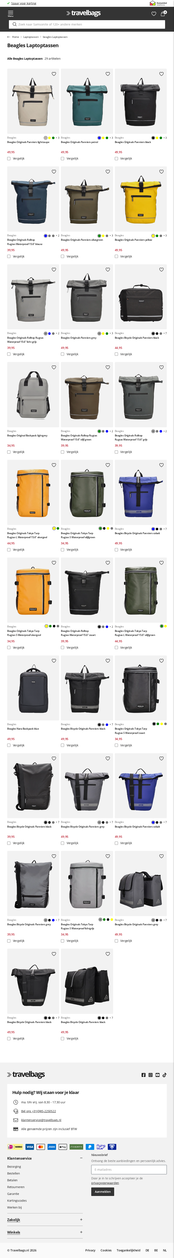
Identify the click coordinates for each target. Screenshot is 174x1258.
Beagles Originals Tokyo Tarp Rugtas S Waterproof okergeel (24, 633)
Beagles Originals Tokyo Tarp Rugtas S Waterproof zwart (131, 730)
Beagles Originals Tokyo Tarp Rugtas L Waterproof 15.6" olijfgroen (135, 633)
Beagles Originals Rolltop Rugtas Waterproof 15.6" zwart (78, 633)
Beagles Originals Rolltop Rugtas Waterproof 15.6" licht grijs (25, 340)
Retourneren (16, 1187)
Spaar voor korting (23, 3)
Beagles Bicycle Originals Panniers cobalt (137, 533)
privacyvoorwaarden (105, 1183)
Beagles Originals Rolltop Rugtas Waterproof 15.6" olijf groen (79, 437)
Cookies (106, 1250)
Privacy (90, 1250)
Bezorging (14, 1167)
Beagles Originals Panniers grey (78, 338)
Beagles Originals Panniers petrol (79, 142)
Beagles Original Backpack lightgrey (27, 435)
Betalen (12, 1180)
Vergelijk (18, 158)
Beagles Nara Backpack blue (23, 728)
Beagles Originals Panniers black (133, 142)
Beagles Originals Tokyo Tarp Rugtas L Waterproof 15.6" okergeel (27, 535)
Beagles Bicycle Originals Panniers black (137, 338)
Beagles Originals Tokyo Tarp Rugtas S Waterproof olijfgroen (78, 535)
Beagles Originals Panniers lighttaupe (28, 142)
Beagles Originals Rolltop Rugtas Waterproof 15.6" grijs (131, 437)
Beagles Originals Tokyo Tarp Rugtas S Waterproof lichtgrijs (77, 926)
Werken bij (14, 1207)
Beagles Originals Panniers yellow (133, 240)
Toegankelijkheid (128, 1250)
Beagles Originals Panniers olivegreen (82, 240)
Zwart (157, 333)
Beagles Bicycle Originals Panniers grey (82, 826)
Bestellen (13, 1173)
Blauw (49, 333)
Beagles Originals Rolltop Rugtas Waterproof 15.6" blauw (24, 242)
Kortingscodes (17, 1201)
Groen (53, 138)
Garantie (13, 1194)
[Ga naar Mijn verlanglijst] (154, 13)
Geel (49, 138)
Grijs (49, 236)
